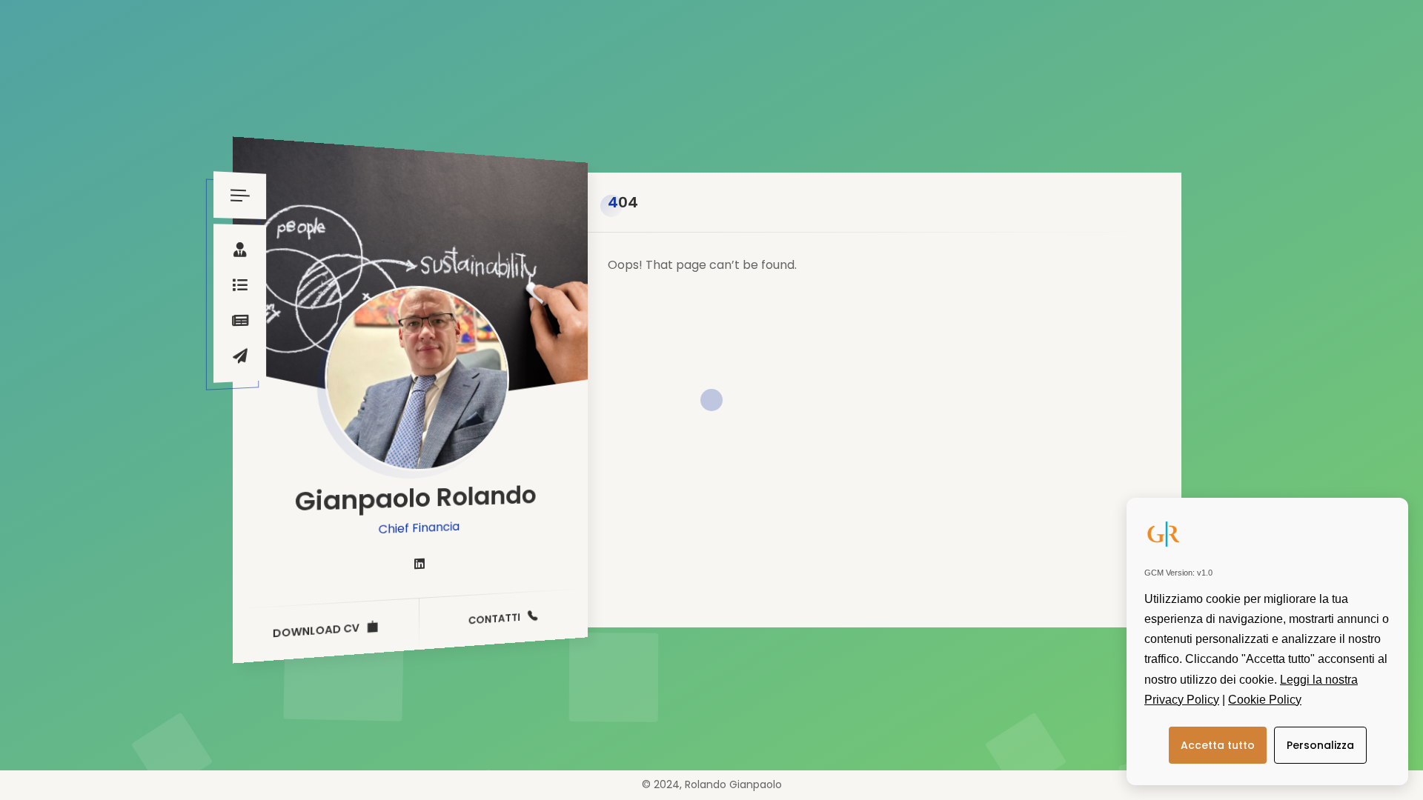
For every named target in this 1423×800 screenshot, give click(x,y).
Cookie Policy (1264, 699)
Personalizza (1320, 745)
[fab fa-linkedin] (419, 564)
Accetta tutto (1218, 745)
